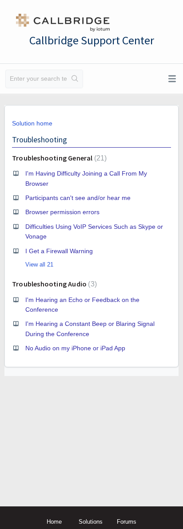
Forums (126, 521)
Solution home (32, 123)
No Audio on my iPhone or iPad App (75, 348)
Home (54, 521)
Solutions (91, 521)
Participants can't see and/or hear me (78, 197)
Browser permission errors (62, 212)
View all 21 (39, 264)
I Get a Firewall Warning (59, 251)
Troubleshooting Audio (53, 283)
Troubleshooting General (58, 157)
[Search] (75, 79)
